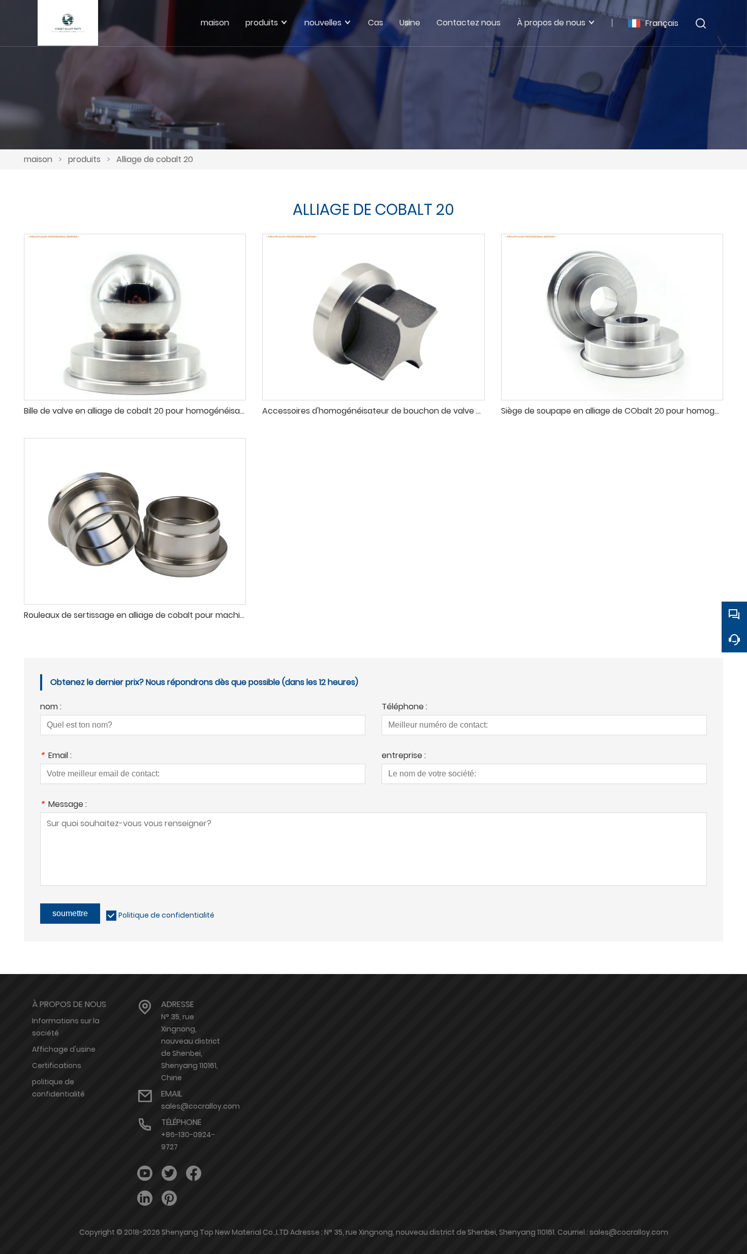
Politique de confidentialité (166, 915)
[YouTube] (145, 1173)
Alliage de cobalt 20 (154, 159)
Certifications (56, 1065)
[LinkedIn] (145, 1198)
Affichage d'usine (64, 1049)
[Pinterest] (169, 1198)
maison (38, 159)
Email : (56, 756)
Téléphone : (404, 707)
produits (84, 159)
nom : (50, 707)
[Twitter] (169, 1173)
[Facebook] (193, 1173)
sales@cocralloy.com (200, 1106)
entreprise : (404, 756)
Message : (63, 805)
